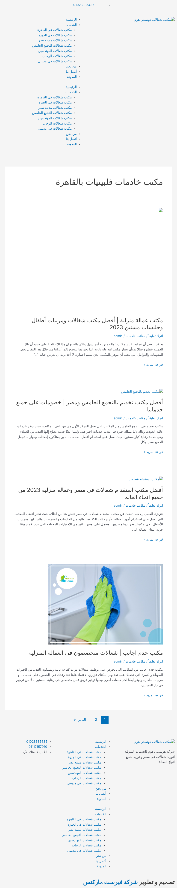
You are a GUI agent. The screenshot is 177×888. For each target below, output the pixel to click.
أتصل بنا (71, 71)
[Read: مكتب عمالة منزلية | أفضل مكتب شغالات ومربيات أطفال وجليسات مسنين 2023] (88, 260)
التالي (79, 720)
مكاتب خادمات (135, 336)
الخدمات (71, 25)
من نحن (71, 66)
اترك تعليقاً (155, 336)
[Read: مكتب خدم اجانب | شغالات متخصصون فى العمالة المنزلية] (105, 604)
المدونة (72, 77)
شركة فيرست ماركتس (110, 882)
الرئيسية (71, 19)
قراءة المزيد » (153, 364)
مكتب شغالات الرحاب (57, 56)
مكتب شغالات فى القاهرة (54, 30)
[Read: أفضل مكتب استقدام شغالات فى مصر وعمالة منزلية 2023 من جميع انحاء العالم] (146, 479)
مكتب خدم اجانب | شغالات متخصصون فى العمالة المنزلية (96, 652)
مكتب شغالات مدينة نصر (55, 40)
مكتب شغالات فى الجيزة (55, 35)
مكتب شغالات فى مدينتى (55, 61)
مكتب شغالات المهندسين (55, 51)
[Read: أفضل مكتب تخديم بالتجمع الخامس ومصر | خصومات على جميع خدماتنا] (142, 391)
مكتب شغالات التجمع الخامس (52, 45)
